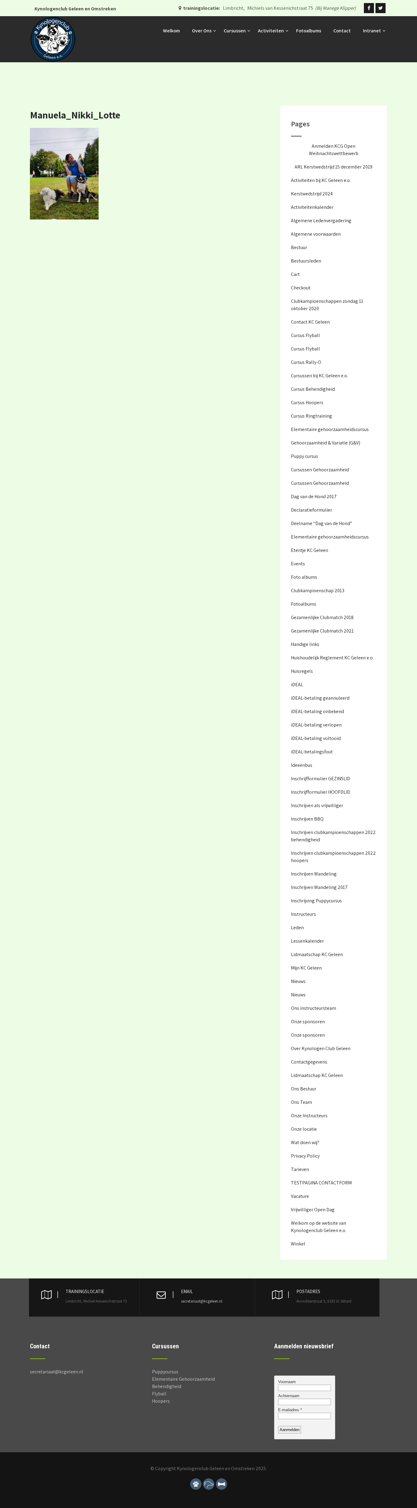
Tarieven (300, 1169)
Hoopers (161, 1401)
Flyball (159, 1393)
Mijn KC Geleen (306, 968)
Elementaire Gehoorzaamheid (183, 1379)
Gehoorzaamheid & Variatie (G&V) (325, 443)
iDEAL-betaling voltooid (316, 738)
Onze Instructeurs (309, 1115)
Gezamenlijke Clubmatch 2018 (322, 617)
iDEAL (297, 684)
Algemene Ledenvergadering (321, 220)
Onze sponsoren (308, 1021)
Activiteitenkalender (312, 207)
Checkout (300, 288)
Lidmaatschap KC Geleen (317, 954)
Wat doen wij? (305, 1142)
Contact (342, 30)
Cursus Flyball (305, 335)
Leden (297, 927)
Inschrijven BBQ (307, 819)
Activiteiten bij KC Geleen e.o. (321, 180)
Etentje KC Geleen (309, 550)
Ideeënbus (301, 765)
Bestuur (299, 247)
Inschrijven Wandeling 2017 (319, 887)
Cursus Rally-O (306, 362)
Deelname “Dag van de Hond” (321, 523)
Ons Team (301, 1102)
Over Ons (202, 30)
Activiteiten (271, 30)
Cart (295, 274)
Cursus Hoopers (307, 402)
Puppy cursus (304, 456)
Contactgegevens (309, 1062)
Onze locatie (304, 1129)
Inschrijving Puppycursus (316, 900)
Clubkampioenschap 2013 (317, 590)
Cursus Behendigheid (313, 389)
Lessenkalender (307, 941)
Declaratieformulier (311, 510)
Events (298, 563)
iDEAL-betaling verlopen (316, 725)
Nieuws (298, 981)
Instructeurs (303, 914)
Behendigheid (166, 1386)
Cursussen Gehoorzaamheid (320, 469)
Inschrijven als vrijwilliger (317, 805)
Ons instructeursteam (313, 1008)
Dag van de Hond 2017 (314, 496)
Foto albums (304, 577)
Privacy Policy (305, 1156)
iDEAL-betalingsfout (312, 752)
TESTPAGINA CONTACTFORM (321, 1183)
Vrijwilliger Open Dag (313, 1209)
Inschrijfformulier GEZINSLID (320, 778)
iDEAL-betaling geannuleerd (320, 698)
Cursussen (235, 30)
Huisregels (302, 671)
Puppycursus (165, 1371)
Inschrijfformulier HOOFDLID (320, 792)
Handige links (305, 644)
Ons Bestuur (303, 1089)
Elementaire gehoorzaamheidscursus (330, 429)
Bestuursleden (306, 261)
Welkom (171, 30)
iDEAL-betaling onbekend (317, 711)
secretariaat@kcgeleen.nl (201, 1301)
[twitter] (380, 8)
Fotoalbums (308, 30)
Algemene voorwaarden (316, 234)
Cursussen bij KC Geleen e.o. (319, 375)
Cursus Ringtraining (311, 416)
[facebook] (369, 8)
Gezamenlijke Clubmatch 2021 (322, 631)
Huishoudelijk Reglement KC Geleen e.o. (332, 657)
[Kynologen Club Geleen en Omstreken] (53, 19)
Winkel (298, 1244)
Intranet (372, 30)
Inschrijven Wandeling (314, 874)
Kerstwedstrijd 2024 (312, 193)
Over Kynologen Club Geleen (320, 1048)
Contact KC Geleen (310, 322)
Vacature (300, 1196)
